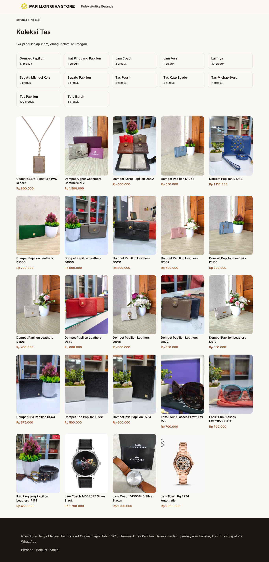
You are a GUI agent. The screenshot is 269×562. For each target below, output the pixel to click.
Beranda (107, 6)
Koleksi (86, 6)
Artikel (96, 6)
